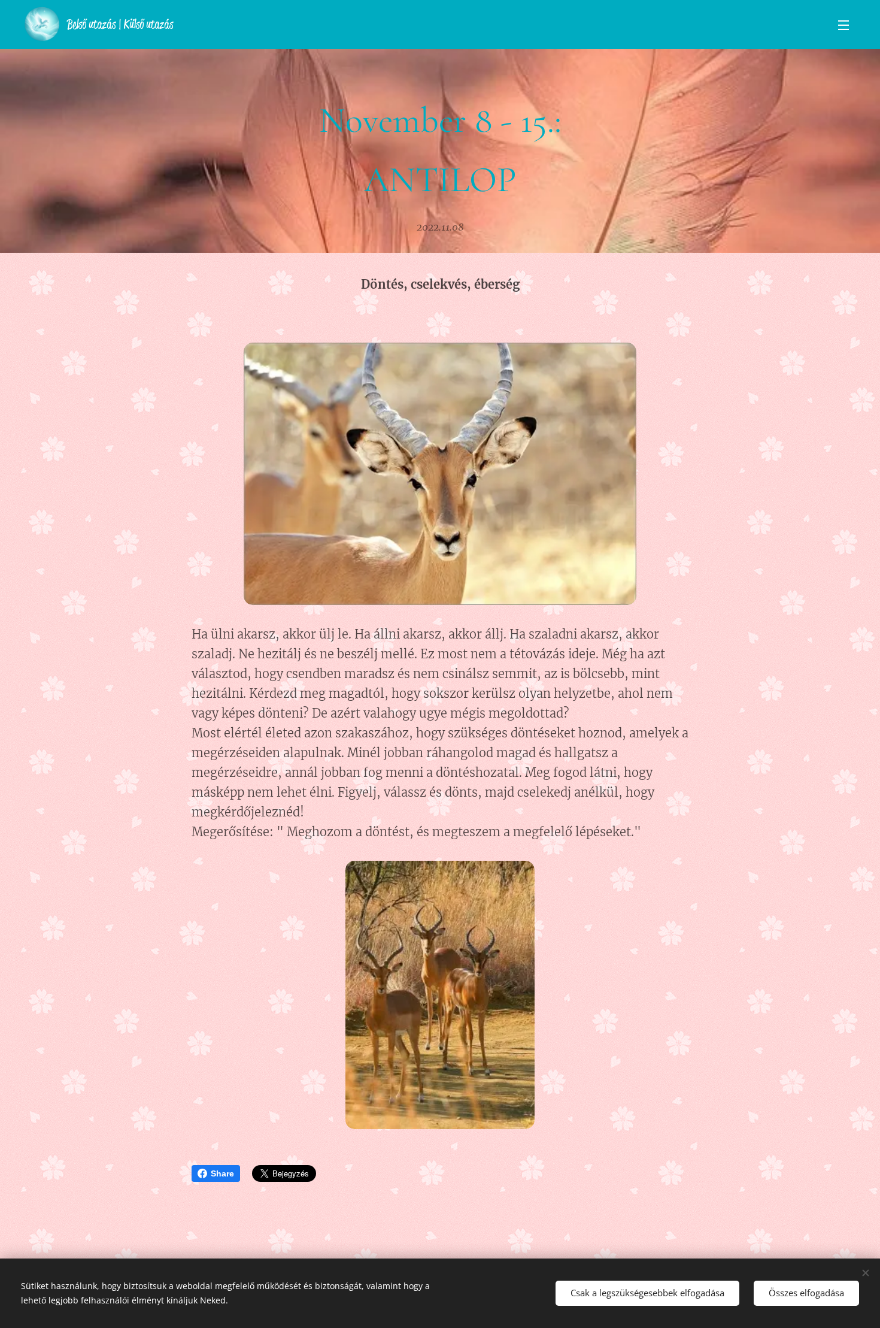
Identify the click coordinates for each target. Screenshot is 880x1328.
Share (222, 1173)
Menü (847, 25)
